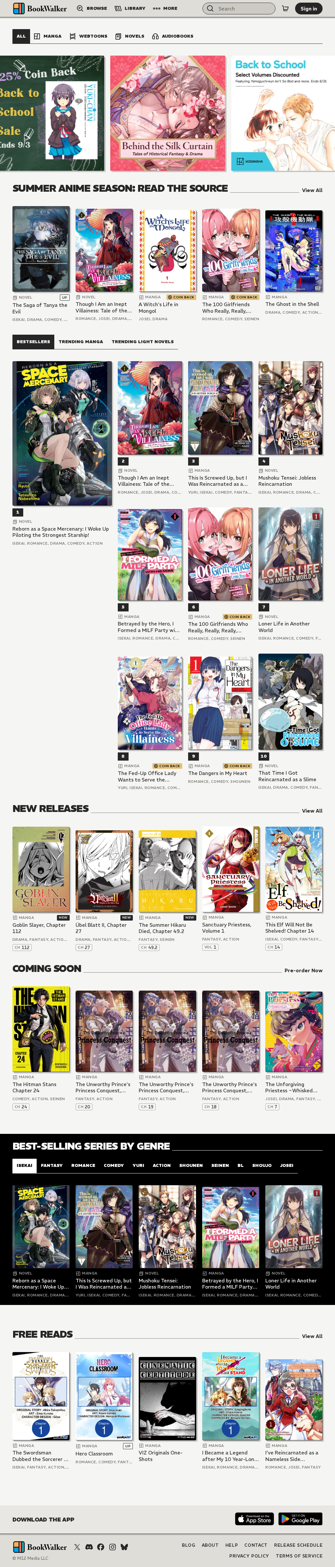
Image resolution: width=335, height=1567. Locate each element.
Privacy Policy (249, 1556)
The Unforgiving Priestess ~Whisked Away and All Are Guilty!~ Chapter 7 (289, 1087)
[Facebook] (101, 1547)
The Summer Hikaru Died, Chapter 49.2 (162, 928)
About (210, 1545)
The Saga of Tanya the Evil (39, 308)
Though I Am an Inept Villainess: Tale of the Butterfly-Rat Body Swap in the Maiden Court (101, 307)
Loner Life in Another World (284, 627)
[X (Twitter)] (77, 1547)
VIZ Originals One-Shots (161, 1456)
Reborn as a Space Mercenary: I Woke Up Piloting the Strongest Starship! (60, 532)
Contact (256, 1545)
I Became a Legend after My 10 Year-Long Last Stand (229, 1456)
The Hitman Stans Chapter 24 (34, 1087)
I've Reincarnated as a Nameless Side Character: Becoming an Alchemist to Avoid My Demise (291, 1456)
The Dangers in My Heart (217, 773)
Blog (188, 1545)
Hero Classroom (94, 1454)
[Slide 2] (167, 113)
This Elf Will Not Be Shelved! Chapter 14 (289, 928)
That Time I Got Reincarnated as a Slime (287, 776)
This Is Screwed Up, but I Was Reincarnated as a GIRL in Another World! (217, 481)
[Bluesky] (124, 1547)
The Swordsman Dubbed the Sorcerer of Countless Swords (40, 1456)
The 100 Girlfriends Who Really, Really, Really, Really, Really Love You (226, 307)
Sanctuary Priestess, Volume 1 (226, 928)
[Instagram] (112, 1547)
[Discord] (89, 1547)
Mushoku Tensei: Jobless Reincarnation (287, 481)
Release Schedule (298, 1545)
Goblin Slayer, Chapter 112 (39, 928)
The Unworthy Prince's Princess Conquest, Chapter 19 (166, 1087)
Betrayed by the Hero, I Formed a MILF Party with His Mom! (149, 627)
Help (231, 1545)
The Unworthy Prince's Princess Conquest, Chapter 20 (103, 1087)
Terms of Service (299, 1556)
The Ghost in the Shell (292, 304)
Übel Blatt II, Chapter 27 (101, 928)
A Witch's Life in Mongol (158, 307)
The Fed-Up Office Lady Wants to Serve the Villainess (147, 776)
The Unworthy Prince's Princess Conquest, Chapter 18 (229, 1087)
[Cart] (285, 8)
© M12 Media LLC (30, 1558)
